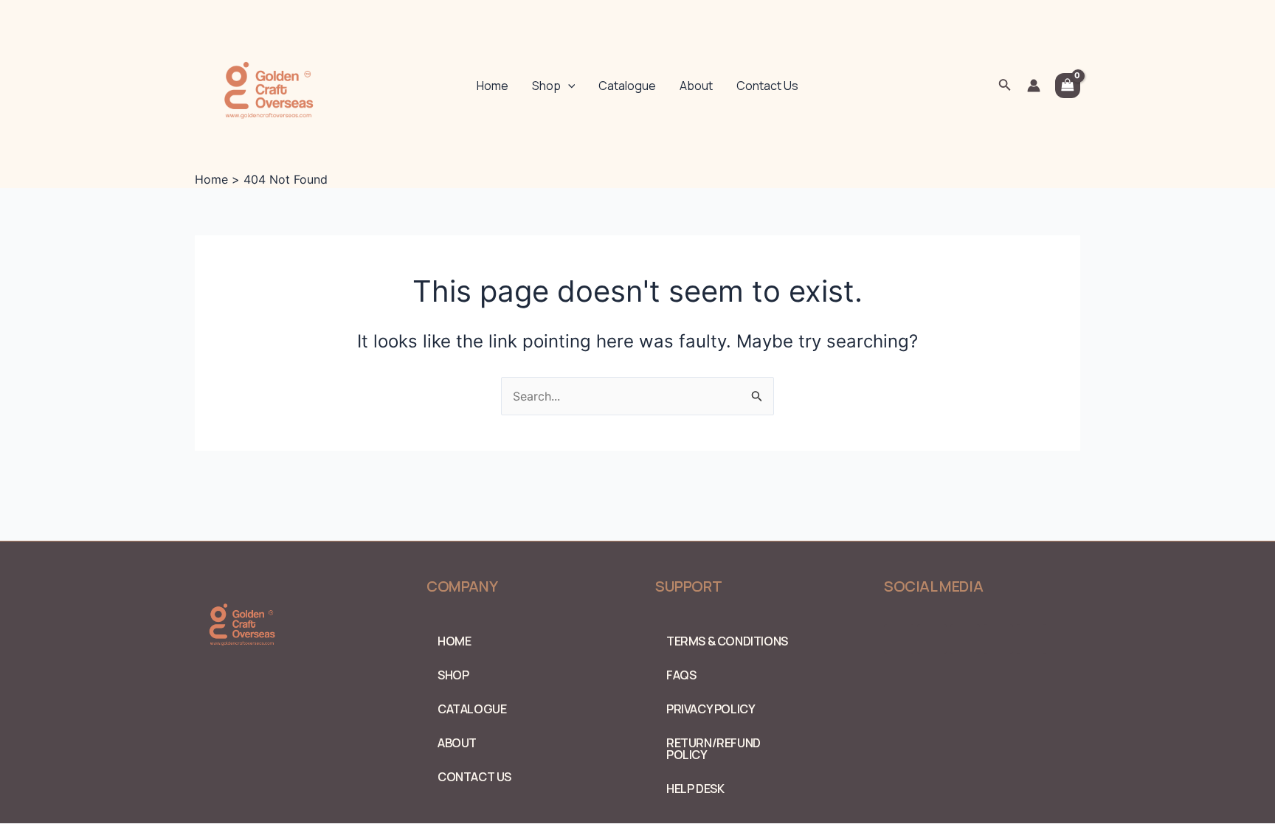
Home (492, 85)
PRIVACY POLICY (710, 709)
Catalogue (627, 85)
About (696, 85)
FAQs (681, 675)
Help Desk (695, 788)
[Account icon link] (1033, 85)
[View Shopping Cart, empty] (1067, 85)
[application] (568, 85)
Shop (546, 85)
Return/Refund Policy (713, 749)
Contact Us (767, 85)
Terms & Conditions (727, 641)
